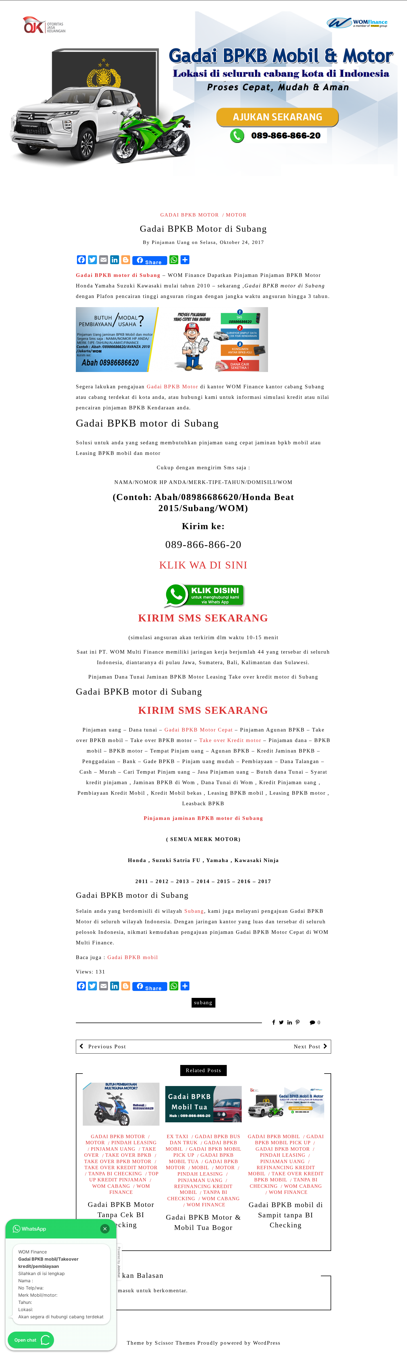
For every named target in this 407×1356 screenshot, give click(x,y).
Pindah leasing (134, 1142)
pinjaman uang (171, 242)
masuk (126, 1290)
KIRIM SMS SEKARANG (203, 618)
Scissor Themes (175, 1343)
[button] (105, 1228)
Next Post (307, 1046)
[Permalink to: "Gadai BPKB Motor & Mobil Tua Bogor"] (203, 1104)
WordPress (266, 1343)
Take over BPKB (128, 1155)
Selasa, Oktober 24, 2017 (232, 242)
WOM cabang (221, 1198)
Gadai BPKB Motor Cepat (198, 730)
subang (203, 1002)
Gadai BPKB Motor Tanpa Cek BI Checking (121, 1214)
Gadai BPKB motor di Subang (118, 275)
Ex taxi (177, 1136)
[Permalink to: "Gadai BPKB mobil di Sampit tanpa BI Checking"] (286, 1104)
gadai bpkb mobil (201, 1146)
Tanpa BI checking (115, 1173)
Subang (194, 911)
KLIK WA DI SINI (203, 565)
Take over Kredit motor (230, 740)
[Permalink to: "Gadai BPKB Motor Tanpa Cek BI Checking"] (121, 1104)
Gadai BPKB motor (189, 215)
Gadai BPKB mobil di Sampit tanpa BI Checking (286, 1215)
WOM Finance (206, 1204)
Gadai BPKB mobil (132, 957)
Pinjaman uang (113, 1149)
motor (236, 215)
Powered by (119, 1262)
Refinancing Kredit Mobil (203, 1189)
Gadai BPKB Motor (172, 386)
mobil (200, 1167)
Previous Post (106, 1046)
